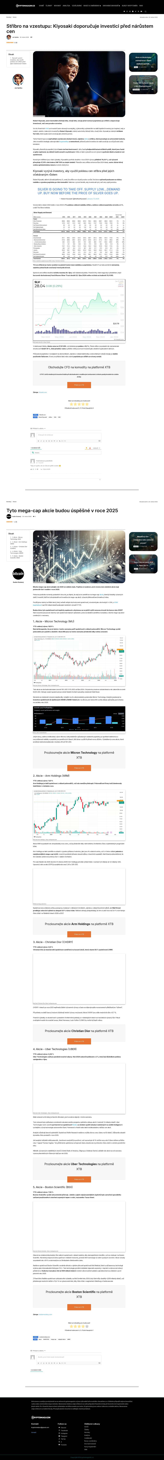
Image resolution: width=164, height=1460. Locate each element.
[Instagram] (130, 11)
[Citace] (54, 441)
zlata (86, 139)
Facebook (64, 1430)
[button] (145, 11)
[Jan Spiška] (9, 37)
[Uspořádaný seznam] (49, 441)
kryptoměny (64, 141)
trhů (47, 128)
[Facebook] (127, 11)
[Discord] (124, 11)
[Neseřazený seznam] (51, 441)
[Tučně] (38, 441)
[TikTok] (135, 11)
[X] (138, 11)
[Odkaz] (59, 441)
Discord (63, 1427)
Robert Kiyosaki (43, 417)
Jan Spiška (15, 37)
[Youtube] (141, 11)
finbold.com (43, 392)
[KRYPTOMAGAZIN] (40, 1417)
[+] (65, 441)
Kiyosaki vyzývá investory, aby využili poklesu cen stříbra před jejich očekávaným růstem (18, 60)
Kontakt (33, 1432)
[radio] (71, 404)
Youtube (64, 1444)
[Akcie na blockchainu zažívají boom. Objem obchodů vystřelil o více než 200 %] (143, 62)
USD (59, 417)
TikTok (63, 1439)
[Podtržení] (43, 441)
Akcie (14, 17)
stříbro (50, 417)
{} (62, 441)
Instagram (64, 1433)
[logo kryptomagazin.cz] (25, 5)
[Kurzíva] (41, 441)
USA (55, 417)
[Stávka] (46, 441)
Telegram (64, 1436)
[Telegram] (132, 11)
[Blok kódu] (57, 441)
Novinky (8, 17)
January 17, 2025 (93, 199)
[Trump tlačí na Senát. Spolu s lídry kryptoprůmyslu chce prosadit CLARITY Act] (143, 84)
